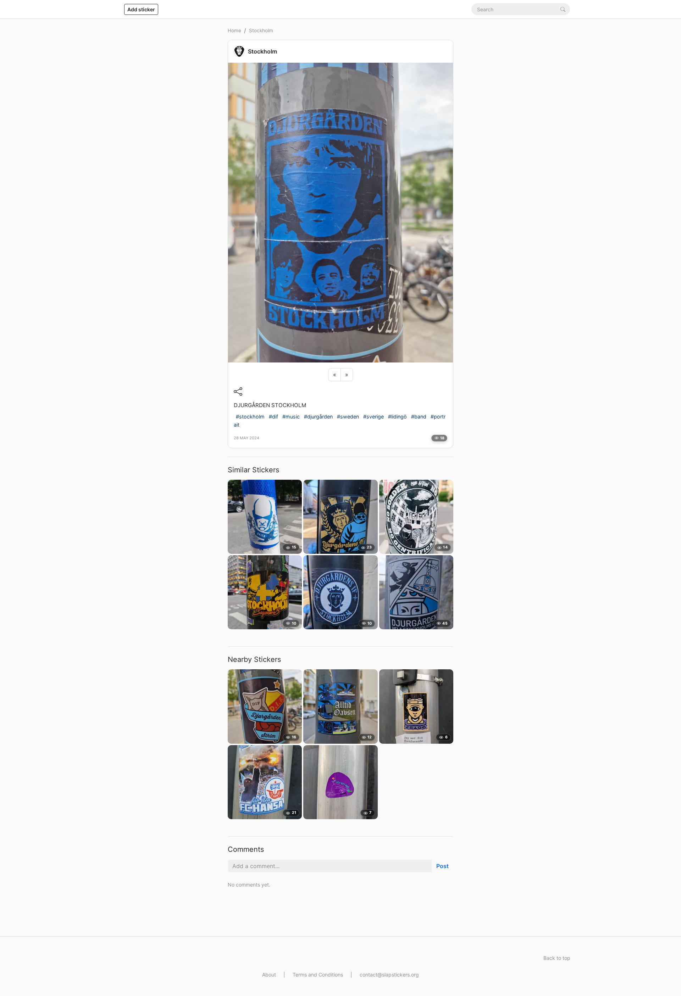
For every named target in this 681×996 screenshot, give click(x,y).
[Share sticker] (238, 391)
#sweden (348, 416)
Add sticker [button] (141, 9)
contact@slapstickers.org (389, 975)
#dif (273, 416)
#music (291, 416)
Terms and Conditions (318, 975)
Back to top (556, 958)
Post (442, 866)
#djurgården (318, 416)
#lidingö (397, 416)
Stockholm (261, 30)
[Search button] (563, 9)
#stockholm (250, 416)
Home (234, 30)
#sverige (373, 416)
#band (418, 416)
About (269, 975)
